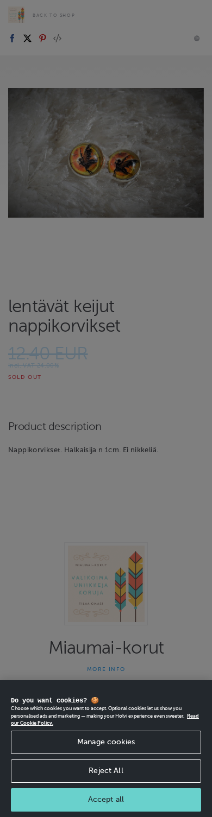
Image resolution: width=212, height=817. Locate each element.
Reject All (106, 771)
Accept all (106, 799)
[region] (106, 748)
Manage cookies (106, 742)
